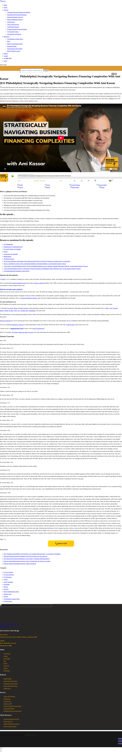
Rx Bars (11, 310)
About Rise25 (7, 653)
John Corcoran (24, 308)
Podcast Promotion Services (15, 17)
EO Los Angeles (8, 572)
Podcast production (5, 320)
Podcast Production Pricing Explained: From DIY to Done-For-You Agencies (25, 556)
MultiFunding (7, 256)
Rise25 (6, 251)
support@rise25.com (14, 624)
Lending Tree (24, 310)
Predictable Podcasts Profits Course (12, 711)
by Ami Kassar (37, 261)
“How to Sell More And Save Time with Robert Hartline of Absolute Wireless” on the (35, 263)
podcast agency (71, 324)
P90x (107, 308)
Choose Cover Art (8, 721)
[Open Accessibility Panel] (0, 751)
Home (5, 5)
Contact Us (6, 665)
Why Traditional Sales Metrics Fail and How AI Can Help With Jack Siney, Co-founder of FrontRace (32, 554)
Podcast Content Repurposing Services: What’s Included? (20, 563)
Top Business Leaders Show (15, 39)
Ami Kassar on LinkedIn (11, 254)
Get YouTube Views (13, 31)
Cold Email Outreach (13, 27)
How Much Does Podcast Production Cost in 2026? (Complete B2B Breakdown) (27, 558)
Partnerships (7, 670)
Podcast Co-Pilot (8, 703)
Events (5, 579)
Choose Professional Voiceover (11, 719)
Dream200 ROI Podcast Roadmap (17, 15)
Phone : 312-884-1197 (5, 626)
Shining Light (7, 594)
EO (19, 310)
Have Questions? (4, 624)
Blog (8, 41)
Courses (6, 656)
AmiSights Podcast (9, 259)
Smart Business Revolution (14, 48)
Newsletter (7, 584)
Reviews (6, 589)
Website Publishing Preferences (11, 724)
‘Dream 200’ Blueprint (9, 696)
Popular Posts (7, 688)
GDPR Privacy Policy (30, 735)
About (5, 7)
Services (6, 10)
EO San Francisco (9, 574)
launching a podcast (17, 324)
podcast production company (29, 298)
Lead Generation (8, 582)
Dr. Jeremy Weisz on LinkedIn (12, 249)
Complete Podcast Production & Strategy (18, 12)
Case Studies (7, 658)
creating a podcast (39, 283)
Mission (6, 668)
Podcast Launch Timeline (10, 726)
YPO (15, 310)
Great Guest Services (13, 24)
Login (5, 61)
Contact (6, 56)
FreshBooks (32, 310)
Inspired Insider (8, 678)
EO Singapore (8, 577)
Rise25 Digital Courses (13, 51)
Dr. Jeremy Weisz (12, 308)
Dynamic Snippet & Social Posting (17, 29)
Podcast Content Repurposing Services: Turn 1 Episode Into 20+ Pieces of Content (27, 561)
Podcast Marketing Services (15, 19)
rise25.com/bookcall (38, 328)
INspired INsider (12, 46)
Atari (111, 308)
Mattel (6, 310)
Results (6, 53)
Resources (6, 36)
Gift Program (11, 22)
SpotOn (6, 596)
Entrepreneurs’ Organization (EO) (13, 247)
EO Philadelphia (8, 244)
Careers (5, 663)
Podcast (6, 587)
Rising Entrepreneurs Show (15, 44)
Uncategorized (8, 601)
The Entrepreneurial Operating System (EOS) (16, 271)
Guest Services (7, 701)
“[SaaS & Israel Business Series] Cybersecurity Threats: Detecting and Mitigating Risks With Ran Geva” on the (42, 268)
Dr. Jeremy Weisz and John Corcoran (22, 332)
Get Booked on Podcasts (14, 34)
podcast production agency (19, 283)
